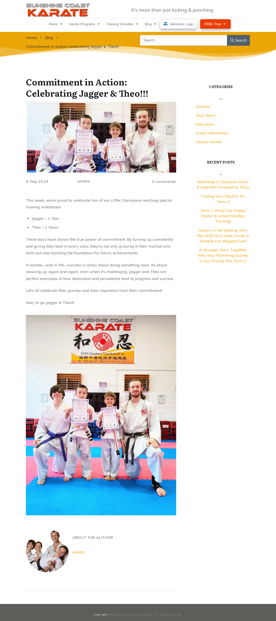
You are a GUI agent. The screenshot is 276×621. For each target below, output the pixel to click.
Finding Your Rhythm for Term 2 (223, 199)
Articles (203, 106)
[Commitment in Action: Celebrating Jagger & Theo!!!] (101, 137)
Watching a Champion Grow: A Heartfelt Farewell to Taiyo (222, 184)
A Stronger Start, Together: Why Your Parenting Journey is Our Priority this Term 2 (223, 255)
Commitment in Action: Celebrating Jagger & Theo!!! (87, 87)
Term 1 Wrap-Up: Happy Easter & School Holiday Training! (223, 216)
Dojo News (206, 115)
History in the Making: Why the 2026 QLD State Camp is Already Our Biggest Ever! (223, 236)
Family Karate (209, 141)
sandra (78, 552)
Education (205, 124)
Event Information (212, 132)
